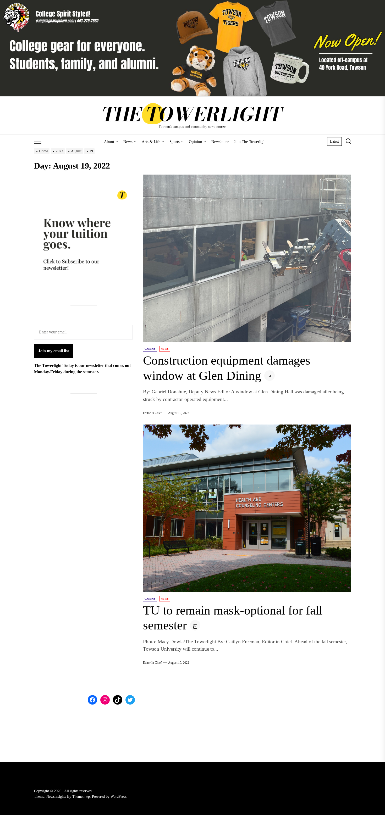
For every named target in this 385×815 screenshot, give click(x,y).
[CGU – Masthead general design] (192, 3)
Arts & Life (151, 141)
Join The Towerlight (250, 141)
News (128, 141)
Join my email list (53, 351)
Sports (174, 141)
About (109, 141)
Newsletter (220, 141)
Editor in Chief (152, 413)
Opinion (195, 141)
